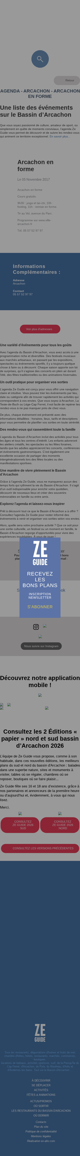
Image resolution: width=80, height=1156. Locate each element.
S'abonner (40, 606)
